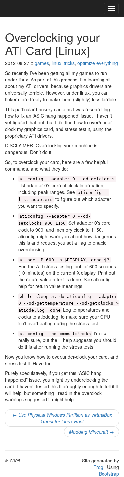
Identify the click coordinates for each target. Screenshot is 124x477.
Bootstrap (109, 473)
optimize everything (97, 63)
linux (56, 63)
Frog (98, 467)
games (42, 63)
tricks (69, 63)
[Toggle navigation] (111, 8)
